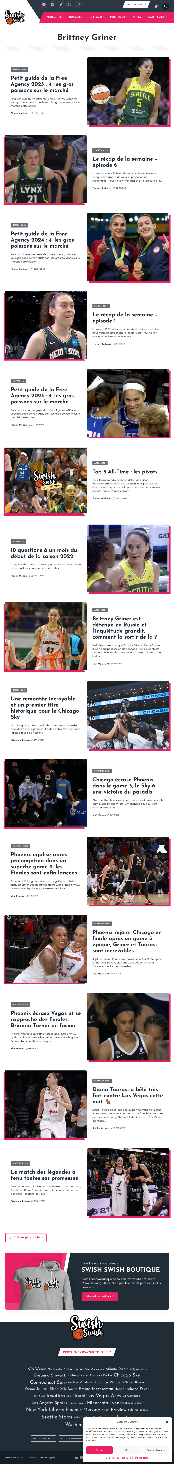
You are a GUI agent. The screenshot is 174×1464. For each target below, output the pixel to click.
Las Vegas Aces (103, 1395)
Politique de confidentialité (134, 1457)
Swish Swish (156, 17)
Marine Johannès (77, 1403)
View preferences (155, 1450)
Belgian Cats (138, 1369)
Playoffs (105, 1410)
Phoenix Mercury (83, 1409)
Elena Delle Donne (63, 1389)
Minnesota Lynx (103, 1403)
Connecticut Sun (47, 1382)
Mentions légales (46, 1458)
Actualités (54, 17)
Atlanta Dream (117, 1369)
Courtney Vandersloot (81, 1382)
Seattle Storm (56, 1417)
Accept (99, 1450)
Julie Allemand (75, 1396)
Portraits (96, 17)
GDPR (30, 1458)
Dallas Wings (109, 1382)
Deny (127, 1450)
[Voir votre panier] (156, 6)
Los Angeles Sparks (49, 1403)
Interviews (118, 17)
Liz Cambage (131, 1395)
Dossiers (75, 17)
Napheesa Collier (131, 1403)
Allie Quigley (55, 1369)
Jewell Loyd (39, 1396)
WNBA (137, 17)
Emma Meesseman (96, 1389)
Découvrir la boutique (99, 1296)
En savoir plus (43, 1439)
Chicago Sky (127, 1375)
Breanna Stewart (49, 1375)
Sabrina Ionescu (138, 1409)
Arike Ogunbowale (94, 1369)
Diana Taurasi (36, 1389)
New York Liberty (45, 1409)
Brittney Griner (78, 1375)
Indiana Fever (137, 1389)
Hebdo (119, 1389)
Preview (118, 1410)
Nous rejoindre (71, 1439)
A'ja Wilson (37, 1369)
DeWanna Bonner (132, 1382)
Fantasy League (136, 5)
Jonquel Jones (56, 1395)
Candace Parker (101, 1375)
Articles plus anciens (28, 1237)
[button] (167, 1421)
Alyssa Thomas (73, 1369)
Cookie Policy (112, 1457)
